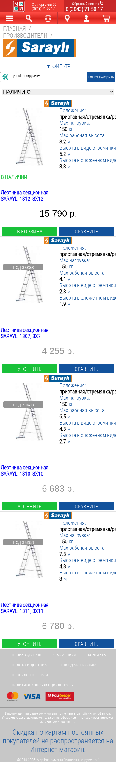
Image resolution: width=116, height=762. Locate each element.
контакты (97, 654)
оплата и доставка (30, 664)
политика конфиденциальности (43, 685)
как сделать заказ (78, 664)
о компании (64, 654)
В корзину (30, 231)
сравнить (86, 231)
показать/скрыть (101, 77)
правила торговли (30, 675)
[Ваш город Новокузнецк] (67, 18)
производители (26, 654)
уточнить (30, 369)
